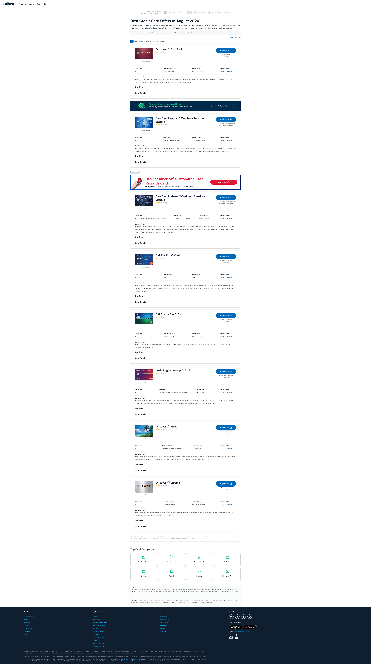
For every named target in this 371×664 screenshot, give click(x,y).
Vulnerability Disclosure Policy (100, 643)
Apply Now (224, 50)
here (148, 593)
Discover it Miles (166, 426)
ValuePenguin (163, 631)
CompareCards (164, 616)
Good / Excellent (226, 71)
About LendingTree (29, 616)
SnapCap (162, 628)
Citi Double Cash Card (169, 314)
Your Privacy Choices (98, 622)
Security (95, 628)
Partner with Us (28, 628)
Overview (95, 616)
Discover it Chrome (168, 482)
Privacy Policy (96, 619)
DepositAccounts (164, 619)
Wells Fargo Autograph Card (173, 370)
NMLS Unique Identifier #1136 (132, 659)
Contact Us (27, 622)
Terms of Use (96, 634)
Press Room (27, 631)
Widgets (26, 634)
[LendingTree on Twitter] (237, 616)
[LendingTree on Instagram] (249, 616)
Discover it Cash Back (169, 49)
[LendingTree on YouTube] (231, 616)
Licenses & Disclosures (98, 637)
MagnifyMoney (164, 622)
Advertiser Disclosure (235, 37)
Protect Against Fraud (243, 631)
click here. (225, 151)
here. (199, 33)
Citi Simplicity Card (168, 255)
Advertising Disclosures (98, 631)
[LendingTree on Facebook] (243, 616)
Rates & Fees (226, 56)
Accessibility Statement (98, 646)
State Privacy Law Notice (99, 625)
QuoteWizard (163, 625)
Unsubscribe (96, 640)
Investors (26, 625)
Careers (26, 619)
